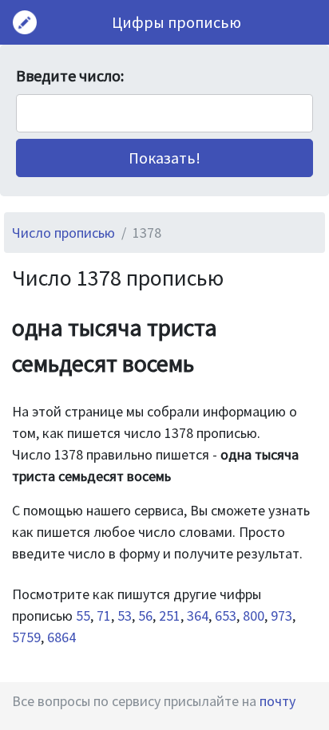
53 (124, 615)
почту (277, 701)
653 (225, 615)
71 (104, 615)
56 (145, 615)
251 (169, 615)
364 (197, 615)
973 (281, 615)
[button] (164, 158)
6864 (61, 637)
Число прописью (63, 232)
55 (83, 615)
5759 (26, 637)
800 (253, 615)
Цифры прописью (176, 22)
